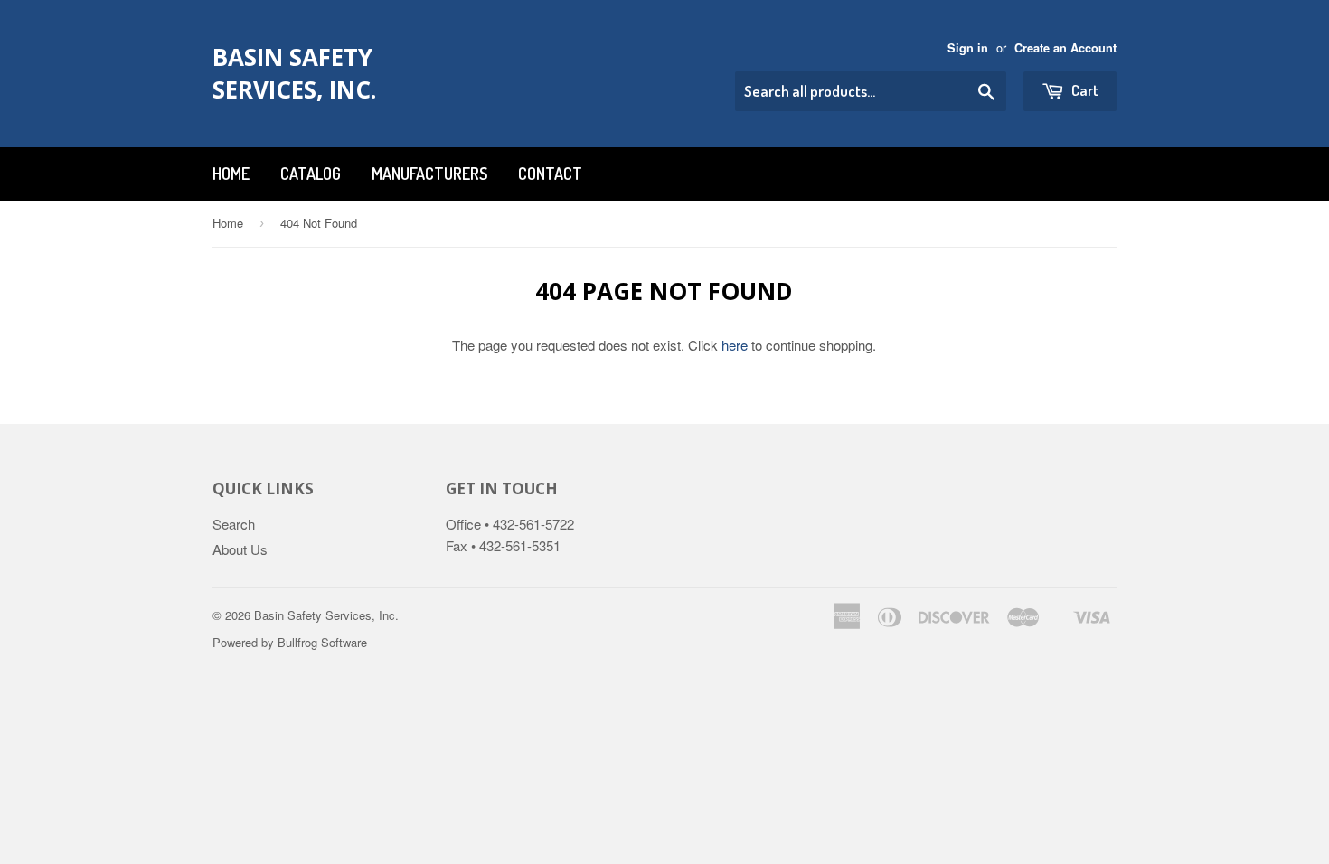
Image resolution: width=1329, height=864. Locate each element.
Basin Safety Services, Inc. (294, 73)
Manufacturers (429, 173)
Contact (550, 173)
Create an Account (1065, 48)
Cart (1083, 89)
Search (233, 523)
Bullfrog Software (322, 642)
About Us (240, 549)
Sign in (967, 48)
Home (231, 173)
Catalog (310, 173)
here (734, 344)
